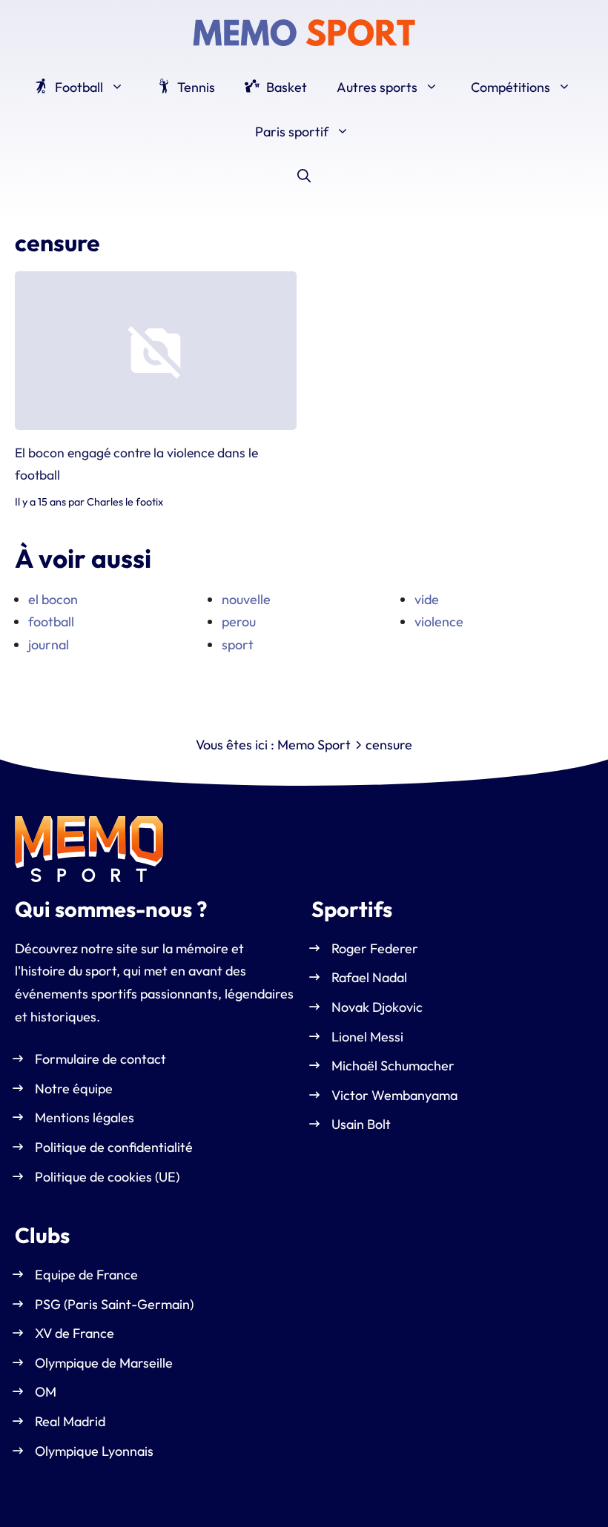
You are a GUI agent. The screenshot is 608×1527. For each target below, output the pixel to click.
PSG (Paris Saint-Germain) (114, 1303)
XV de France (74, 1333)
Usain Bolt (361, 1124)
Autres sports (377, 87)
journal (48, 644)
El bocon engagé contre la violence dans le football (136, 463)
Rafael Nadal (369, 977)
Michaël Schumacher (393, 1065)
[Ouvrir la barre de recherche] (304, 176)
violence (438, 621)
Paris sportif (291, 131)
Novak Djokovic (377, 1007)
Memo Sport (314, 744)
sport (238, 644)
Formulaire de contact (100, 1058)
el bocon (53, 599)
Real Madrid (70, 1421)
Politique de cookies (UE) (107, 1176)
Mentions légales (84, 1117)
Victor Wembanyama (394, 1095)
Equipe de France (86, 1274)
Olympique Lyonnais (94, 1450)
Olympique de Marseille (104, 1362)
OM (45, 1391)
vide (426, 599)
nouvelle (246, 599)
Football (77, 87)
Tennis (194, 87)
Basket (285, 87)
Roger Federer (374, 948)
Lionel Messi (367, 1036)
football (51, 621)
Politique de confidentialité (114, 1147)
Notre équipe (74, 1088)
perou (239, 621)
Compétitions (510, 87)
